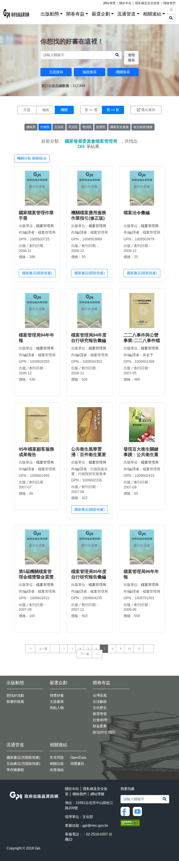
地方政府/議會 (143, 127)
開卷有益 (75, 13)
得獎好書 (57, 695)
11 (139, 648)
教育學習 (100, 714)
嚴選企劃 (101, 13)
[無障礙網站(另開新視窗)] (130, 823)
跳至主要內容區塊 (12, 2)
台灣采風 (100, 695)
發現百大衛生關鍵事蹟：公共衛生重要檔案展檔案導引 (141, 454)
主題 (26, 110)
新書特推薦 (15, 701)
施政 (45, 110)
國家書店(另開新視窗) (23, 757)
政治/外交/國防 (104, 732)
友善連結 (57, 770)
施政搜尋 (89, 72)
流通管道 (126, 13)
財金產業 (100, 726)
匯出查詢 (148, 110)
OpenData (78, 757)
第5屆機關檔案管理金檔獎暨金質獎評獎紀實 (36, 577)
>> (97, 654)
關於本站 (125, 3)
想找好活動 (15, 695)
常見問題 (57, 757)
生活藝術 (100, 701)
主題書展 (57, 701)
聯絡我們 (169, 3)
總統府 (31, 127)
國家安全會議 (119, 127)
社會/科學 (100, 720)
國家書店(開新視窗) (37, 273)
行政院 (45, 127)
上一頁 (43, 648)
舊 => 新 (113, 110)
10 (129, 648)
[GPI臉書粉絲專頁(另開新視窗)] (126, 811)
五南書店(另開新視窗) (23, 764)
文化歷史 (100, 708)
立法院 (59, 127)
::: (35, 13)
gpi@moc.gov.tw (95, 825)
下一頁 (85, 654)
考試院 (86, 127)
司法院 (72, 127)
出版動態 (50, 13)
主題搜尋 (56, 72)
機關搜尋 (123, 72)
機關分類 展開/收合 (32, 158)
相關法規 (57, 764)
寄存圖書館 (15, 770)
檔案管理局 (45, 226)
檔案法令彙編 (137, 212)
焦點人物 (57, 708)
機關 (64, 110)
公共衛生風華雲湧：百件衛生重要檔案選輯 (88, 454)
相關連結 (152, 13)
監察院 (100, 127)
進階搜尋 (131, 57)
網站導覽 (109, 3)
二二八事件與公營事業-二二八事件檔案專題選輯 (142, 340)
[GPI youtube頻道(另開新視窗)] (138, 811)
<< (30, 648)
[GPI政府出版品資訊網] (16, 14)
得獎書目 (77, 764)
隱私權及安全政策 (147, 3)
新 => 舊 (91, 110)
